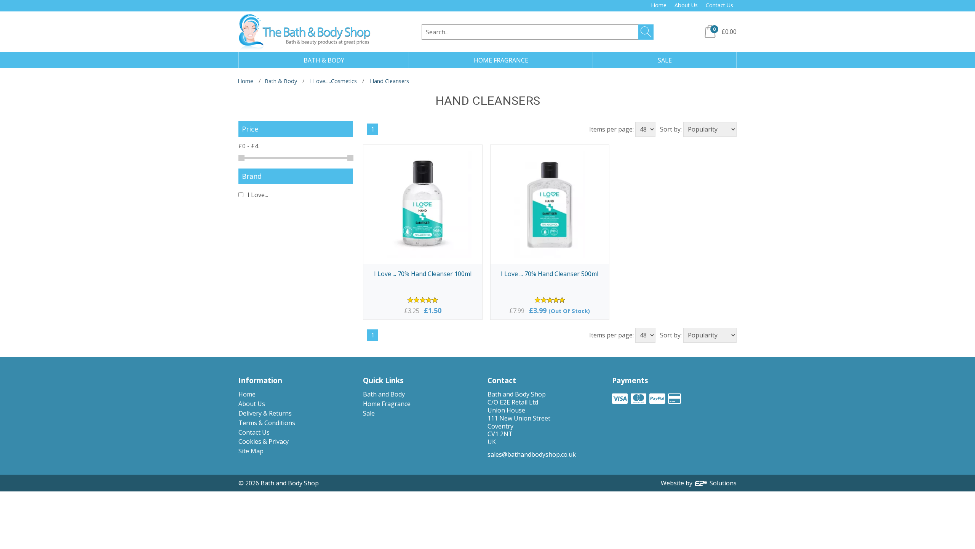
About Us (686, 5)
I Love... (257, 195)
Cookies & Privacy (263, 441)
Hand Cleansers (389, 81)
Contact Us (719, 5)
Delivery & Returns (265, 413)
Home (659, 5)
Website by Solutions (699, 483)
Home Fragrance (387, 404)
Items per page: (611, 129)
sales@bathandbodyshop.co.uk (532, 454)
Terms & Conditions (266, 423)
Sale (369, 413)
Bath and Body (384, 394)
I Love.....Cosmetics (333, 81)
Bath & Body (281, 81)
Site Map (251, 451)
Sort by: (671, 129)
